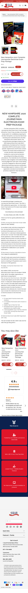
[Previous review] (2, 408)
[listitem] (14, 439)
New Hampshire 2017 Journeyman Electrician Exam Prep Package (21, 354)
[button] (2, 5)
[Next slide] (15, 375)
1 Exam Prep (8, 589)
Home (4, 14)
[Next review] (25, 408)
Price (2, 64)
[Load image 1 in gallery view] (5, 50)
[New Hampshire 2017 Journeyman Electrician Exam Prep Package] (21, 344)
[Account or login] (23, 5)
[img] (14, 386)
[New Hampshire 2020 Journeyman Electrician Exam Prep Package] (7, 344)
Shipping (3, 70)
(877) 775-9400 (15, 9)
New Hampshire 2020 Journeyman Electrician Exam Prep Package (8, 354)
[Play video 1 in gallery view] (14, 50)
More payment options (6, 88)
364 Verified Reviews (14, 388)
